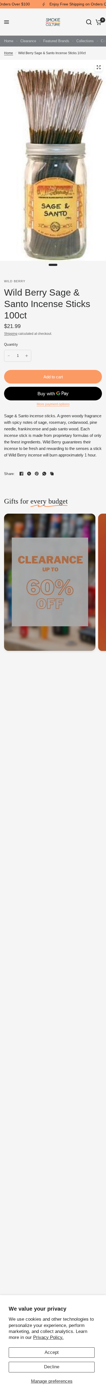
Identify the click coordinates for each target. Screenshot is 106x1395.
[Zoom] (99, 67)
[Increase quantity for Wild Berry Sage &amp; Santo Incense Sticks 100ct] (26, 355)
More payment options (53, 404)
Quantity (11, 344)
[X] (29, 473)
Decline (51, 1366)
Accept (52, 1352)
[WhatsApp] (44, 473)
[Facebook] (21, 473)
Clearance (28, 41)
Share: (9, 474)
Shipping (10, 334)
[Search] (88, 22)
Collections (85, 41)
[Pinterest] (36, 473)
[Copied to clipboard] (52, 473)
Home (8, 41)
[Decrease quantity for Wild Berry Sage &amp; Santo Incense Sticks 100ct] (8, 355)
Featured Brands (56, 41)
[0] (97, 22)
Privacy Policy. (48, 1337)
